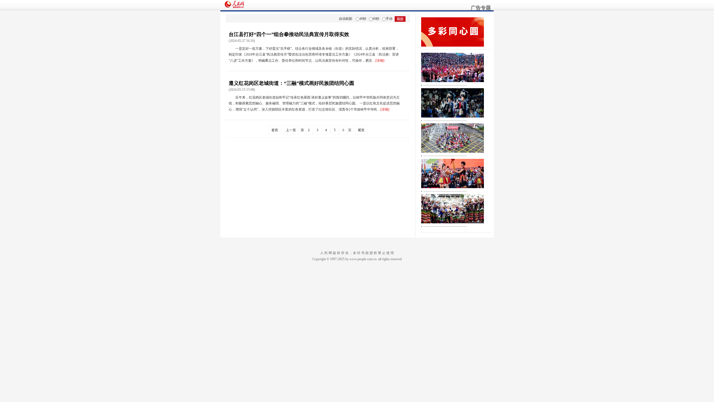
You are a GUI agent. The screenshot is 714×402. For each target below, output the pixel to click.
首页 (274, 130)
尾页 (361, 130)
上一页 (291, 130)
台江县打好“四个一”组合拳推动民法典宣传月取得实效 (289, 34)
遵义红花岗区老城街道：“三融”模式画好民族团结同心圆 (291, 83)
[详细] (379, 61)
